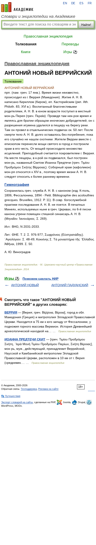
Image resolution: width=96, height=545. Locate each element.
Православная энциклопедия (48, 36)
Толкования (25, 44)
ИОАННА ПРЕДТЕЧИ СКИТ (24, 339)
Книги (25, 52)
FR (90, 3)
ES (81, 3)
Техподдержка (29, 389)
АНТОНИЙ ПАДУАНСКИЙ (69, 285)
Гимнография (16, 185)
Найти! (86, 24)
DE (73, 3)
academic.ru (17, 7)
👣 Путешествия (10, 396)
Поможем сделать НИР (40, 278)
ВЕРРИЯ (10, 312)
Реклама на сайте (48, 389)
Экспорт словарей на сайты (17, 402)
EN (65, 3)
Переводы (70, 44)
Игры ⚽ (70, 52)
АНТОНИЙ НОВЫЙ (25, 285)
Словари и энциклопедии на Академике (38, 16)
